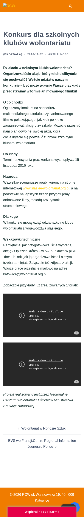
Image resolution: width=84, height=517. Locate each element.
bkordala (12, 54)
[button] (70, 6)
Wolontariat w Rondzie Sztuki (43, 428)
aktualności (59, 54)
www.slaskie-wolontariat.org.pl (46, 188)
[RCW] (9, 6)
